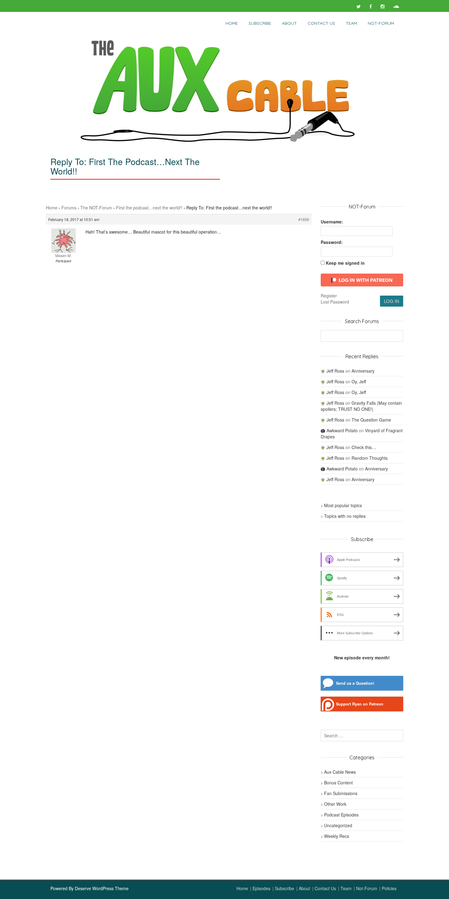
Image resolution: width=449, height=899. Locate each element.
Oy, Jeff (359, 381)
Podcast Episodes (341, 815)
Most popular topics (343, 505)
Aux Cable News (340, 772)
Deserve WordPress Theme (102, 888)
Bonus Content (338, 782)
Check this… (364, 447)
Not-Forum (366, 888)
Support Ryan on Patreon (359, 704)
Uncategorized (338, 825)
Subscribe (260, 23)
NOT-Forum (381, 23)
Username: (332, 222)
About (289, 23)
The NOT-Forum (96, 207)
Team (351, 23)
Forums (68, 207)
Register (329, 296)
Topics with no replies (345, 516)
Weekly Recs (336, 836)
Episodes (261, 888)
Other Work (335, 804)
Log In (391, 301)
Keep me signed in (345, 263)
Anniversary (363, 371)
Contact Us (321, 23)
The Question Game (371, 420)
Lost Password (335, 302)
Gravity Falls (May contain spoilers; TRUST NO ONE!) (361, 406)
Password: (332, 242)
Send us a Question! (355, 683)
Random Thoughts (370, 458)
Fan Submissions (340, 793)
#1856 (303, 219)
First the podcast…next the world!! (149, 207)
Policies (389, 888)
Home (231, 23)
